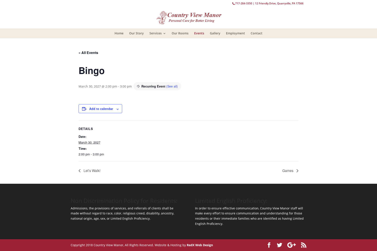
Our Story (136, 33)
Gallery (215, 33)
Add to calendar (101, 108)
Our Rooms (180, 33)
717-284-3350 (243, 3)
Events (199, 33)
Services (155, 33)
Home (119, 33)
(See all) (172, 86)
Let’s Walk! (91, 170)
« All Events (88, 52)
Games (288, 170)
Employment (235, 33)
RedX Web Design (200, 245)
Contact (256, 33)
